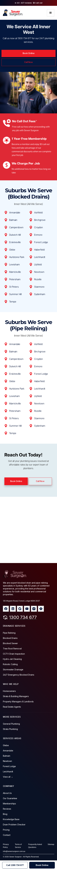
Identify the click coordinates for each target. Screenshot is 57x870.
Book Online (28, 53)
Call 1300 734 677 (15, 865)
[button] (50, 12)
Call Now (28, 62)
